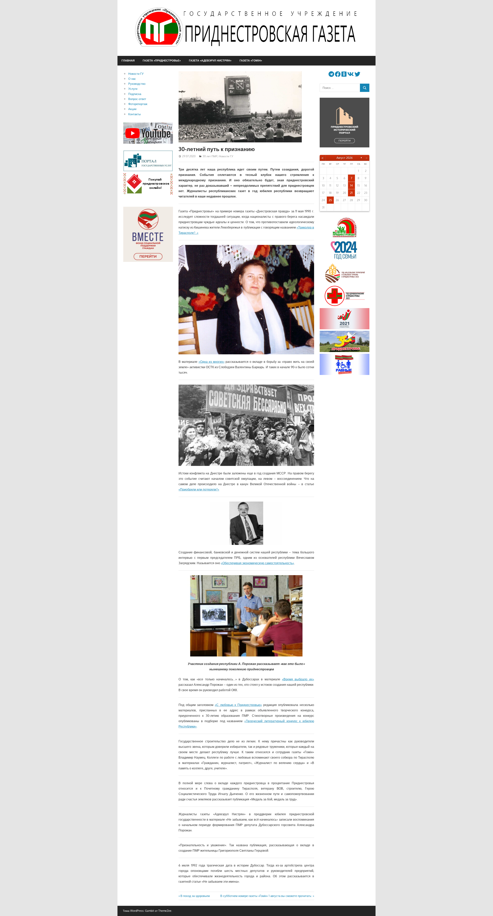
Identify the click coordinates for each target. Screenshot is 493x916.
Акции (132, 109)
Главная (128, 60)
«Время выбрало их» (298, 679)
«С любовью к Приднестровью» (238, 705)
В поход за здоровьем (195, 896)
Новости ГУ (226, 156)
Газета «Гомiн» (251, 60)
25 (330, 200)
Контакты (134, 114)
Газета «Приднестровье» (162, 60)
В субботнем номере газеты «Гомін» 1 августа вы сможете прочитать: (266, 896)
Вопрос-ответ (137, 99)
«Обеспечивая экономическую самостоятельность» (257, 563)
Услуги (132, 89)
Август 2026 (344, 158)
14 (351, 185)
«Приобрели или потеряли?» (199, 489)
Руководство (136, 84)
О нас (132, 79)
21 (351, 193)
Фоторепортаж (137, 104)
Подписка (134, 94)
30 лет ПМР (210, 156)
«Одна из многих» (212, 362)
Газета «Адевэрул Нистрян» (210, 60)
